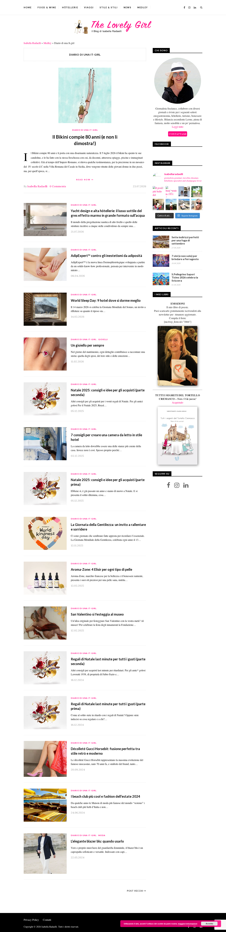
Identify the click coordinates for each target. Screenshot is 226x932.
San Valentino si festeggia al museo (97, 614)
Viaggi (89, 7)
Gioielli (103, 339)
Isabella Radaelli (32, 43)
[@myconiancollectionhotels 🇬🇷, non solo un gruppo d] (184, 191)
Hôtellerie (70, 7)
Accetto (209, 923)
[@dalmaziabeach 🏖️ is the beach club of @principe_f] (184, 204)
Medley (142, 7)
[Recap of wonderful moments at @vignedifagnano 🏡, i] (197, 191)
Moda (101, 835)
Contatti (47, 919)
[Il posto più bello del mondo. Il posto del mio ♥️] (158, 191)
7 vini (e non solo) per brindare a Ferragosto (185, 257)
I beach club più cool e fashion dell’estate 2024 (105, 796)
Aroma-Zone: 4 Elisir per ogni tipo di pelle (101, 569)
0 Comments (58, 186)
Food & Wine (47, 7)
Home (28, 7)
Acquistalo (177, 402)
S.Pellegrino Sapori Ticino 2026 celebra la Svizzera (185, 277)
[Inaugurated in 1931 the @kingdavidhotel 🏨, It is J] (171, 191)
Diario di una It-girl (85, 130)
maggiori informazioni (187, 923)
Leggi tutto (177, 126)
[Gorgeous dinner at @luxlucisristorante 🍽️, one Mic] (171, 204)
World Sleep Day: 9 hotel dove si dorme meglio (106, 300)
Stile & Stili (109, 7)
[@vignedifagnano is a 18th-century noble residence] (158, 204)
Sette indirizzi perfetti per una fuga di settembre (185, 240)
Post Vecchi (135, 890)
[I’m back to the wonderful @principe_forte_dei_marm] (197, 204)
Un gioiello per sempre (87, 345)
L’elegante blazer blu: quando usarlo (97, 841)
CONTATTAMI (177, 134)
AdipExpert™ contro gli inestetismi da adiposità (106, 256)
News (127, 7)
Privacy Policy (31, 919)
